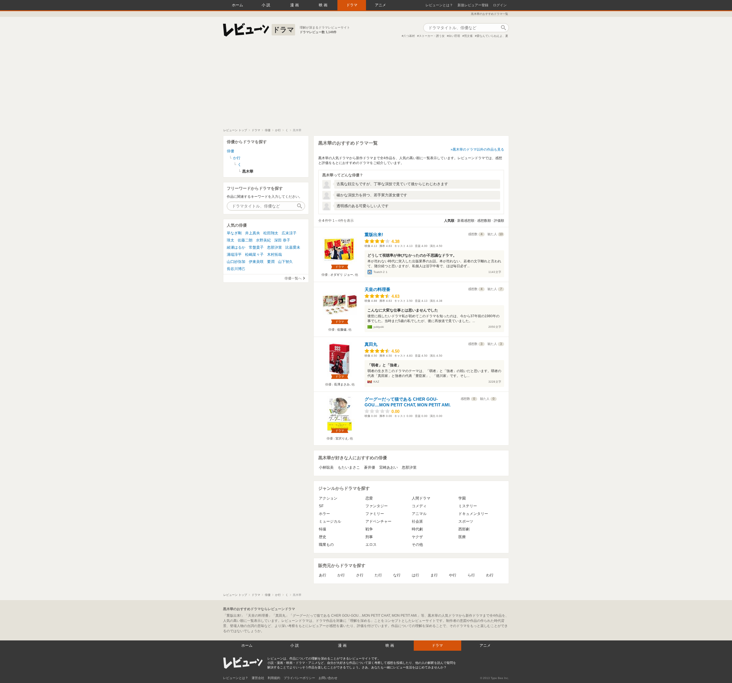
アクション (328, 498)
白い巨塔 (454, 35)
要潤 (270, 261)
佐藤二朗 (245, 240)
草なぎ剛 (234, 233)
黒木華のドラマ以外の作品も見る (478, 149)
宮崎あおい (388, 467)
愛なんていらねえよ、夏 (492, 35)
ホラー (324, 514)
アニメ (380, 5)
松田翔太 (270, 233)
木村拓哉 (274, 254)
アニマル (419, 514)
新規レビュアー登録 (473, 5)
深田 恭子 (282, 240)
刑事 (369, 537)
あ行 (322, 575)
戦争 (369, 529)
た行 (378, 575)
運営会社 (258, 678)
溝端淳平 (234, 254)
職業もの (326, 544)
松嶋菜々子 (254, 254)
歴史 (322, 537)
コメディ (419, 506)
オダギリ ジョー (341, 274)
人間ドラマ (421, 498)
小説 (266, 5)
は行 (415, 575)
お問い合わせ (328, 678)
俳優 (230, 151)
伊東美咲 (256, 261)
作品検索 (503, 27)
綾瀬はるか (236, 247)
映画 (324, 5)
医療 (462, 537)
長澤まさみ (342, 384)
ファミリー (374, 514)
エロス (371, 544)
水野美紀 (263, 240)
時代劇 (417, 529)
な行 (397, 575)
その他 (417, 544)
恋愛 (369, 498)
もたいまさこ (349, 467)
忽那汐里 (409, 467)
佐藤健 (342, 329)
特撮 (322, 529)
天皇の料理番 (377, 289)
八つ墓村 (409, 35)
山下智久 (285, 261)
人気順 (449, 221)
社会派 (417, 521)
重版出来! (374, 234)
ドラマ (351, 5)
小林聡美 (326, 467)
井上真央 (252, 233)
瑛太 (230, 240)
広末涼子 (289, 233)
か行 (341, 575)
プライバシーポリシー (299, 678)
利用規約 (274, 678)
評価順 (499, 221)
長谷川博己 (236, 269)
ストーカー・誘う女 (432, 35)
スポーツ (465, 521)
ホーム (237, 5)
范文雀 (468, 35)
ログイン (500, 5)
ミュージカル (330, 521)
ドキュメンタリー (473, 514)
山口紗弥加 (236, 261)
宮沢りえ (341, 438)
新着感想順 (465, 221)
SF (321, 506)
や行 (452, 575)
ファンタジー (376, 506)
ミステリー (467, 506)
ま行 (434, 575)
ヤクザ (417, 537)
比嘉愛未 (292, 247)
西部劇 (464, 529)
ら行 (471, 575)
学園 (462, 498)
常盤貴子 (256, 247)
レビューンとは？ (439, 5)
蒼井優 (369, 467)
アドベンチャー (378, 521)
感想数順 (484, 221)
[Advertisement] (366, 85)
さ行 (359, 575)
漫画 (295, 5)
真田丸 (371, 344)
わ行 (490, 575)
